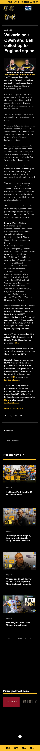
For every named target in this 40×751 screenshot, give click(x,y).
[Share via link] (21, 416)
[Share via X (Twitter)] (10, 416)
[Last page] (31, 639)
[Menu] (35, 8)
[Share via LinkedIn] (16, 416)
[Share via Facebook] (5, 416)
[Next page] (26, 639)
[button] (34, 17)
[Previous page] (14, 639)
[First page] (9, 639)
